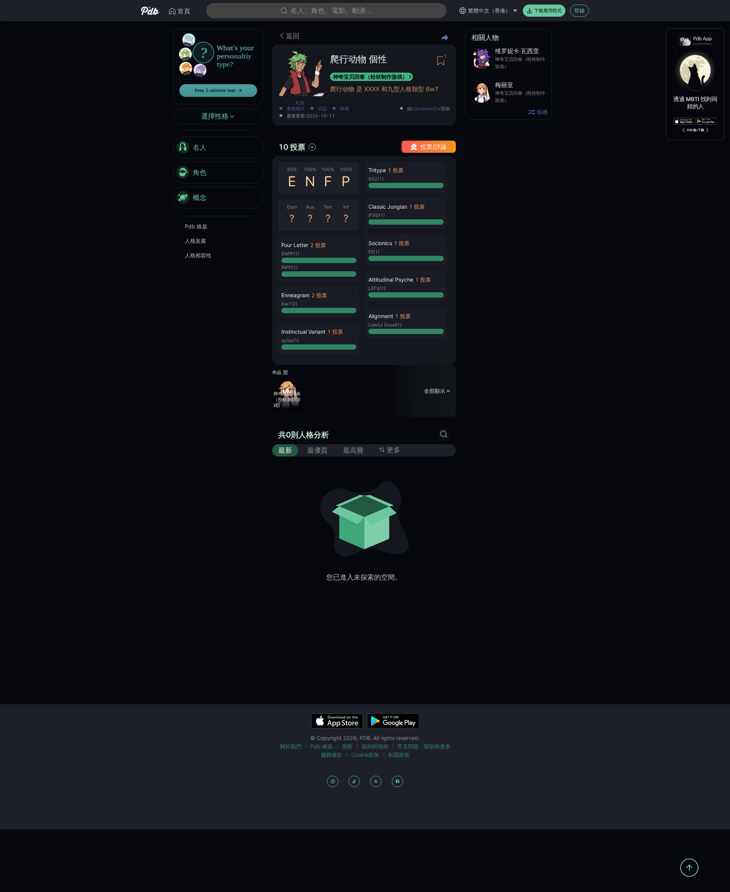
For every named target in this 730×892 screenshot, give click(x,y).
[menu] (218, 173)
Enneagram (295, 295)
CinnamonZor (426, 108)
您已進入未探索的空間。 (364, 577)
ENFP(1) (290, 254)
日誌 (322, 108)
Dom (292, 207)
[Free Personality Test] (218, 66)
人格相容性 (198, 255)
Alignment (380, 316)
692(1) (376, 179)
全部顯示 (434, 390)
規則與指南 (375, 746)
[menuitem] (218, 148)
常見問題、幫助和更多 (424, 746)
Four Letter (294, 245)
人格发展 (195, 241)
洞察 (347, 746)
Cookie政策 (365, 754)
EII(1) (373, 252)
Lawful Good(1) (385, 325)
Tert (328, 207)
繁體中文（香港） (489, 10)
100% (309, 169)
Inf (346, 207)
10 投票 (291, 147)
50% (292, 169)
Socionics (380, 243)
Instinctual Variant (303, 331)
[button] (318, 259)
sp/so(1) (290, 340)
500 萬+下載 (695, 130)
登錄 (579, 10)
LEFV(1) (377, 288)
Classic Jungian (387, 206)
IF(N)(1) (376, 215)
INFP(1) (289, 267)
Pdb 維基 (196, 226)
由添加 (428, 108)
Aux (310, 207)
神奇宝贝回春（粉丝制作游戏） (370, 76)
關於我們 (290, 746)
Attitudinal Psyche (390, 279)
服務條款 (331, 754)
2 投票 (318, 245)
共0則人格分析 (303, 434)
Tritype (377, 170)
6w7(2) (289, 304)
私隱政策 (398, 754)
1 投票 (335, 331)
